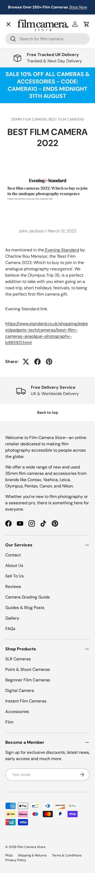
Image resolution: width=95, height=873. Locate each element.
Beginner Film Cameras (27, 680)
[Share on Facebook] (37, 361)
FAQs (10, 628)
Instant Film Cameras (25, 701)
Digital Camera (19, 690)
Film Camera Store (31, 847)
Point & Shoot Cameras (27, 669)
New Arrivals (23, 35)
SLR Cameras (18, 659)
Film (9, 722)
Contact (17, 157)
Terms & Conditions (67, 855)
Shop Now (78, 7)
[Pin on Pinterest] (49, 361)
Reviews (13, 586)
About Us (14, 565)
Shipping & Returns (32, 855)
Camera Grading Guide (27, 597)
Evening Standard (61, 250)
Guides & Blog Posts (24, 607)
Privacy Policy (15, 860)
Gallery (16, 169)
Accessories (17, 711)
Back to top (47, 412)
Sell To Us (14, 576)
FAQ (13, 180)
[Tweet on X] (26, 361)
